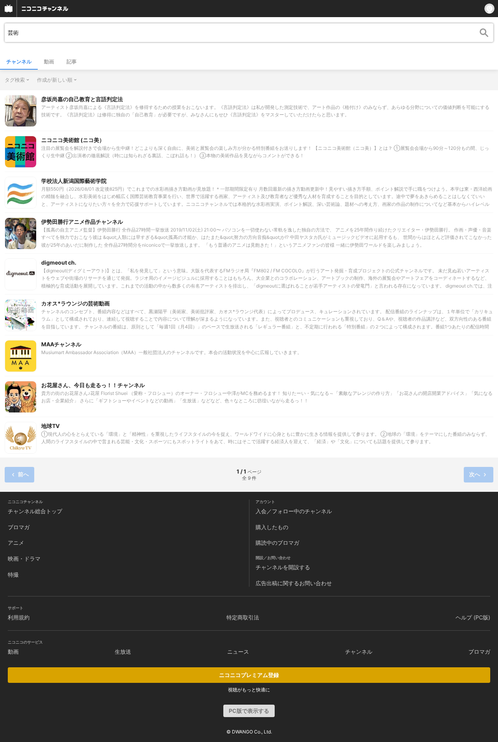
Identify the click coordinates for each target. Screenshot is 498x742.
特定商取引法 (242, 617)
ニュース (238, 651)
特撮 (13, 574)
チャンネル (19, 61)
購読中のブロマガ (277, 542)
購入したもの (272, 527)
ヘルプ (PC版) (473, 617)
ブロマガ (19, 527)
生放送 (123, 651)
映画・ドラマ (24, 558)
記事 (72, 61)
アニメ (16, 542)
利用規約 (19, 617)
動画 (49, 61)
